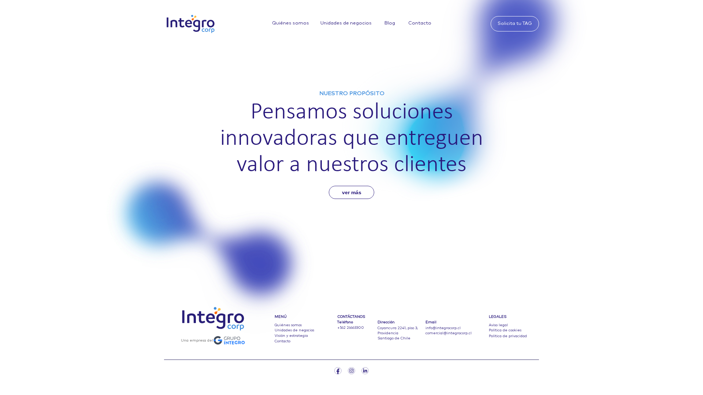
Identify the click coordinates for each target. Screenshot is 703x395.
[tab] (608, 20)
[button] (513, 24)
